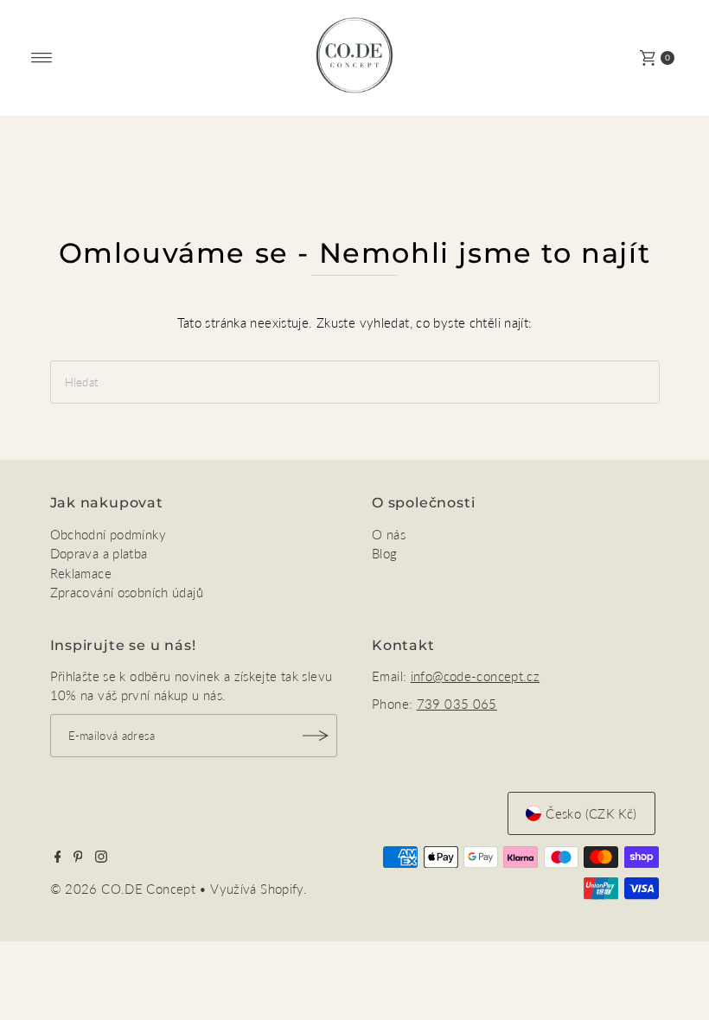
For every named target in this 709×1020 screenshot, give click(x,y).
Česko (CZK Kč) (591, 813)
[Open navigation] (42, 58)
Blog (385, 553)
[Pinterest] (78, 857)
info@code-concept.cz (475, 676)
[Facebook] (57, 857)
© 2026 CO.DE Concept (125, 888)
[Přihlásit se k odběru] (315, 735)
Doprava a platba (99, 553)
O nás (389, 534)
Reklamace (81, 573)
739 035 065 (457, 703)
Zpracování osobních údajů (126, 592)
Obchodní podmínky (108, 534)
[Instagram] (101, 857)
